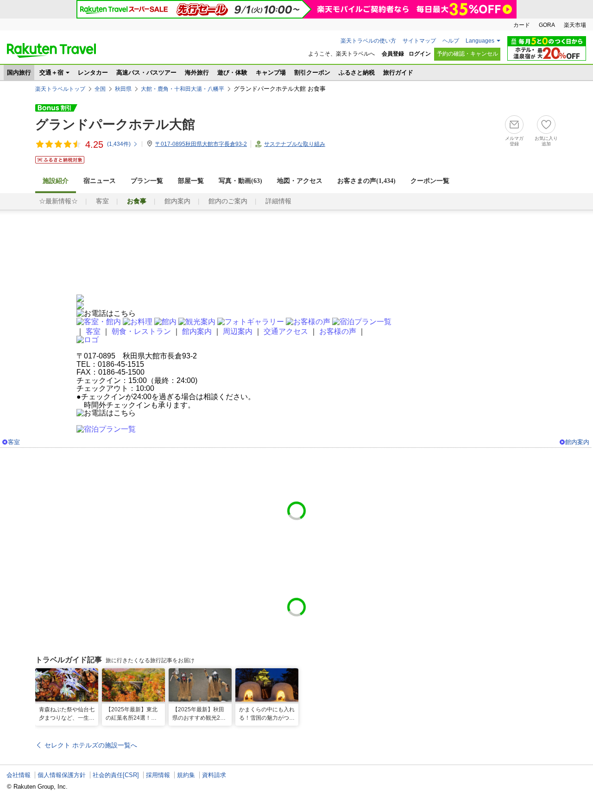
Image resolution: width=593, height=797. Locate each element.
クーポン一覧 (429, 180)
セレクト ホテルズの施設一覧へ (90, 745)
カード (521, 25)
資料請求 (214, 775)
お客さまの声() (366, 180)
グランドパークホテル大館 (115, 124)
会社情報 (18, 775)
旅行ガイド (398, 72)
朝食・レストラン (141, 331)
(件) (119, 144)
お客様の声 (337, 331)
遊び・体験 (232, 72)
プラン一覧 (147, 180)
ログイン (420, 53)
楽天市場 (575, 25)
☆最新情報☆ (58, 201)
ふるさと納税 (357, 72)
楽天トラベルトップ (60, 89)
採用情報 (158, 775)
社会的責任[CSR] (116, 775)
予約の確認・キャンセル (467, 53)
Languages (480, 41)
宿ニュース (99, 180)
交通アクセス (286, 331)
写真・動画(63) (240, 180)
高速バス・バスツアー (146, 72)
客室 (102, 201)
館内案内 (177, 201)
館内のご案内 (227, 201)
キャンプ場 (271, 72)
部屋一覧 (191, 180)
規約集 (186, 775)
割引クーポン (312, 72)
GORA (547, 25)
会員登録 (393, 53)
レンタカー (93, 72)
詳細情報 (278, 201)
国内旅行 (19, 72)
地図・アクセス (299, 180)
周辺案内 (237, 331)
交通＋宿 (51, 72)
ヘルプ (450, 41)
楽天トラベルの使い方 (368, 41)
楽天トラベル (51, 50)
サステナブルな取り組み (294, 144)
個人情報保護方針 (62, 775)
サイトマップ (419, 41)
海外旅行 (197, 72)
